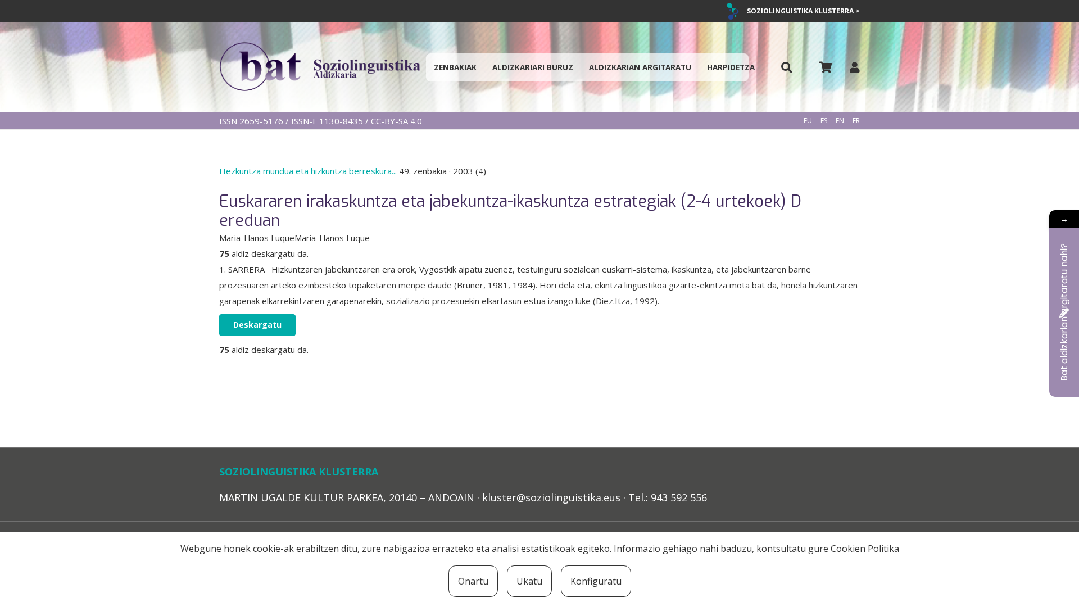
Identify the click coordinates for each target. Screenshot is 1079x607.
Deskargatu (257, 324)
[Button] (786, 67)
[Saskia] (825, 67)
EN (840, 120)
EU (808, 120)
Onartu (473, 581)
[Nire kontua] (855, 67)
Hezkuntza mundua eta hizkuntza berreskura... (309, 170)
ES (823, 120)
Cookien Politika (865, 548)
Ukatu (529, 581)
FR (856, 120)
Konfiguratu (596, 581)
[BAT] (319, 67)
